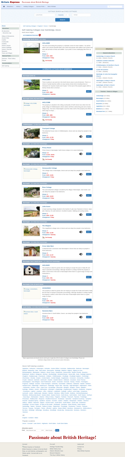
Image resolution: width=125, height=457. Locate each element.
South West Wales (62, 423)
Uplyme (55, 408)
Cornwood (73, 378)
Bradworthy (59, 372)
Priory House (46, 147)
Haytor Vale (58, 385)
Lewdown (39, 391)
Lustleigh (63, 391)
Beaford (24, 370)
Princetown (25, 399)
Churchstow (25, 378)
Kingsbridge (59, 389)
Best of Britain (52, 6)
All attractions (5, 31)
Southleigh (25, 404)
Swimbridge (25, 406)
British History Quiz (55, 449)
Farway (72, 381)
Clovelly (32, 378)
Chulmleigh (85, 376)
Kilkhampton (43, 389)
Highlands (45, 423)
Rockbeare (61, 399)
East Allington (36, 381)
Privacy (79, 449)
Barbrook (78, 368)
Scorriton (54, 400)
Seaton (60, 400)
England (40, 26)
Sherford (85, 400)
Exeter (54, 381)
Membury (57, 393)
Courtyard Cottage (48, 128)
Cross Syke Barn (48, 246)
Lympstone (84, 391)
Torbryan (84, 406)
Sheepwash (72, 400)
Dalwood (30, 380)
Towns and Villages (7, 53)
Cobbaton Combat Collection (105, 60)
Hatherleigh (35, 385)
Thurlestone (71, 406)
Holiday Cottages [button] (28, 6)
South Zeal (75, 402)
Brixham (45, 374)
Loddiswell (57, 391)
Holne (89, 385)
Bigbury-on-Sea (77, 370)
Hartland (88, 383)
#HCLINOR (46, 265)
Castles (4, 40)
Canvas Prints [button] (40, 6)
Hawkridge (51, 385)
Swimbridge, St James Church (105, 56)
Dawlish (50, 380)
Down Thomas (81, 380)
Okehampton (34, 397)
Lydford (69, 391)
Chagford (25, 376)
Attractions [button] (10, 6)
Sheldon (79, 400)
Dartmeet (36, 380)
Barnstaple (86, 368)
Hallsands (76, 383)
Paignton (57, 397)
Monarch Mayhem (55, 453)
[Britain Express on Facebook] (31, 447)
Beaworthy (31, 370)
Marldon (50, 393)
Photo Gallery (11, 58)
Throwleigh (64, 406)
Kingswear (82, 389)
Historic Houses (6, 45)
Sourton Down (50, 402)
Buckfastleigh (52, 374)
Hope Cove (44, 387)
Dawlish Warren (58, 380)
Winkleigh (31, 410)
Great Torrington (46, 383)
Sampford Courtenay (78, 399)
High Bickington (74, 385)
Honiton (33, 387)
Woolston (83, 410)
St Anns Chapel (34, 404)
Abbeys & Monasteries (8, 36)
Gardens (4, 43)
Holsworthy (26, 387)
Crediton (87, 378)
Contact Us (80, 447)
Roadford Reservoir (51, 399)
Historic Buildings (6, 47)
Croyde (24, 380)
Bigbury (70, 370)
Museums (4, 51)
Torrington (37, 408)
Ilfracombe (59, 387)
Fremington (84, 381)
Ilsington (72, 387)
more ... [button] (89, 55)
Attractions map (7, 33)
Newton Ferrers (55, 395)
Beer (36, 370)
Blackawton (36, 372)
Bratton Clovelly (76, 372)
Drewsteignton (26, 381)
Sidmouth (36, 402)
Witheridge (39, 410)
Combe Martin (46, 378)
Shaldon (66, 400)
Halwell (82, 383)
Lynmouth (25, 393)
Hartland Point (26, 385)
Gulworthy (55, 383)
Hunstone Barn (47, 311)
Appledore (25, 368)
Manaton (44, 393)
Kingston (75, 389)
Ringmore (41, 399)
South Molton (67, 402)
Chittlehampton (57, 376)
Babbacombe (71, 368)
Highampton (83, 385)
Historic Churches (7, 49)
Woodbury (46, 410)
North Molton (73, 395)
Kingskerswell (68, 389)
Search (62, 20)
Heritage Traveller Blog (56, 447)
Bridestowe (25, 374)
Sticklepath (57, 404)
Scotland (30, 417)
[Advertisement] (10, 91)
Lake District (37, 423)
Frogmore (25, 383)
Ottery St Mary (49, 397)
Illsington (66, 387)
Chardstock (42, 376)
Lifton (44, 391)
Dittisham (66, 380)
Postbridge (83, 397)
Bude (77, 374)
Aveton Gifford (55, 368)
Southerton (82, 402)
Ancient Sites (5, 38)
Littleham (50, 391)
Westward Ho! (100, 111)
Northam (89, 395)
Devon (46, 26)
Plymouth (70, 397)
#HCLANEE (46, 43)
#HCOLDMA (46, 79)
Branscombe (67, 372)
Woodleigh (53, 410)
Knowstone (26, 391)
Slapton (42, 402)
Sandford (42, 400)
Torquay (31, 408)
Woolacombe (69, 410)
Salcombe (68, 399)
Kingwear (89, 389)
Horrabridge (51, 387)
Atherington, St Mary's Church (105, 80)
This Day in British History (57, 455)
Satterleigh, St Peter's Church (105, 85)
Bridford (32, 374)
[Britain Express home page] (10, 2)
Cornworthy (80, 378)
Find (23, 430)
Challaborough (33, 376)
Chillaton (48, 376)
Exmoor (4, 60)
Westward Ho (78, 408)
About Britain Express (83, 451)
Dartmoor (4, 58)
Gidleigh (31, 383)
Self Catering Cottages (29, 26)
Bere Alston (42, 370)
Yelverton (25, 412)
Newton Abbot (46, 395)
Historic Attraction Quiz (56, 451)
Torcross (24, 408)
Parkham (63, 397)
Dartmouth (44, 380)
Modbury (72, 393)
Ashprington (39, 368)
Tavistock (38, 406)
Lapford (33, 391)
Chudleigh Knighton (75, 376)
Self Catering (5, 66)
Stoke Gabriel (81, 404)
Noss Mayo (26, 397)
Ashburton (32, 368)
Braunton (84, 372)
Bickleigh (57, 370)
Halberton (69, 383)
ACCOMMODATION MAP (30, 35)
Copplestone (65, 378)
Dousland (73, 380)
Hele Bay (65, 385)
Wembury (70, 408)
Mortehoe (25, 395)
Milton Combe (65, 393)
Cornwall (29, 423)
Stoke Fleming (72, 404)
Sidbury (24, 402)
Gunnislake (62, 383)
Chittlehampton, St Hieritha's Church (107, 65)
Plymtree (76, 397)
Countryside (5, 41)
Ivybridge (25, 389)
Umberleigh (99, 95)
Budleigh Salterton (86, 374)
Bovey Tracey (51, 372)
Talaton (32, 406)
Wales (36, 417)
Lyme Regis (76, 391)
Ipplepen (83, 387)
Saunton (48, 400)
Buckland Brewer (62, 374)
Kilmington (51, 389)
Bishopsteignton (27, 372)
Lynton (31, 393)
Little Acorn (46, 206)
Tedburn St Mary (47, 406)
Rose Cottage (47, 187)
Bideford (64, 370)
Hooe (38, 387)
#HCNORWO (46, 288)
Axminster (63, 368)
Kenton (37, 389)
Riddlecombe (34, 399)
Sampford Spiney (33, 400)
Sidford (30, 402)
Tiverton (78, 406)
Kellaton (31, 389)
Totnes (43, 408)
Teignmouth (56, 406)
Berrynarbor (50, 370)
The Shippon (46, 226)
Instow (78, 387)
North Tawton (82, 395)
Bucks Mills (72, 374)
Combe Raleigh (55, 378)
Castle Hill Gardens (102, 69)
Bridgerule (39, 374)
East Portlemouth (46, 381)
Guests (61, 15)
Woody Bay (60, 410)
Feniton (78, 381)
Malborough (37, 393)
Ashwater (47, 368)
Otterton (41, 397)
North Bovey (64, 395)
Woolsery (76, 410)
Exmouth (66, 381)
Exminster (60, 381)
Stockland (64, 404)
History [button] (18, 6)
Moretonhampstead (82, 393)
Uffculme (48, 408)
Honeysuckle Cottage (49, 168)
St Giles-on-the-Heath (46, 404)
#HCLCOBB (46, 102)
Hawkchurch (43, 385)
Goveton (37, 383)
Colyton (38, 378)
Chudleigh (65, 376)
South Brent (58, 402)
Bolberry (43, 372)
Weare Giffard (62, 408)
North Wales (52, 423)
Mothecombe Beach (35, 395)
